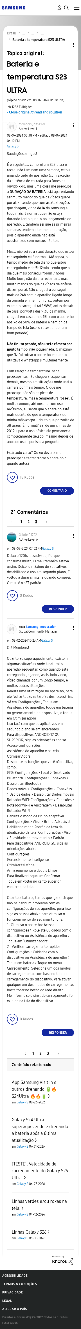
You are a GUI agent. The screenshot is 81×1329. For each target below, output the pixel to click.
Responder (58, 609)
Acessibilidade (14, 1276)
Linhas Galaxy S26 (29, 1232)
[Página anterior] (14, 521)
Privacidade (12, 1292)
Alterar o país (14, 1309)
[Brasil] (13, 7)
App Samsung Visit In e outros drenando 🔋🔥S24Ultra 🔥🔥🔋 (34, 1089)
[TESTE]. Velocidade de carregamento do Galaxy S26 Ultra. (40, 1170)
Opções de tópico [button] (66, 44)
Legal (7, 1301)
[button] (66, 125)
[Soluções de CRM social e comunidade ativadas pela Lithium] (62, 1260)
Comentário (57, 491)
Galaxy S (13, 146)
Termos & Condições (19, 1284)
